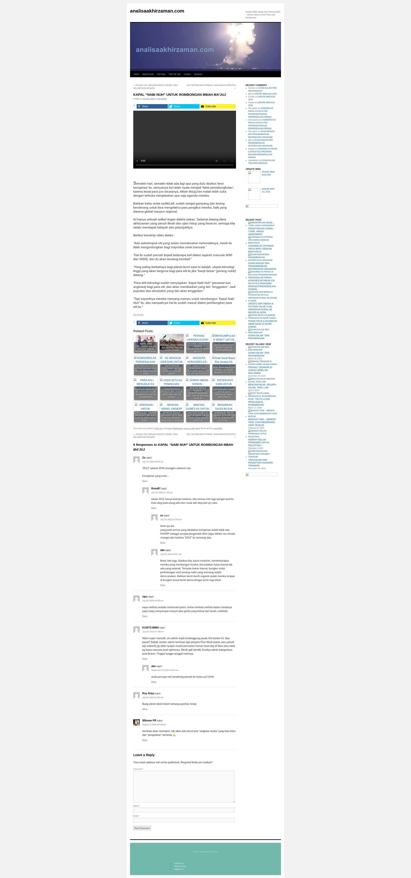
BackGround (148, 74)
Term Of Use (174, 74)
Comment (138, 768)
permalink (217, 428)
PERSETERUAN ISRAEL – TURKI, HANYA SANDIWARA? (261, 231)
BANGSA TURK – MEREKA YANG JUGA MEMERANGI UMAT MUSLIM (262, 422)
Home (136, 74)
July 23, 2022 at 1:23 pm (162, 492)
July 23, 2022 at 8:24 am (153, 461)
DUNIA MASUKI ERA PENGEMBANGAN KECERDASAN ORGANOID (261, 134)
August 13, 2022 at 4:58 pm (154, 724)
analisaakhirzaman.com (157, 10)
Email (136, 815)
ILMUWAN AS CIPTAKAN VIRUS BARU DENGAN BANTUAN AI (261, 249)
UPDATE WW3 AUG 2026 (265, 94)
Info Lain (158, 428)
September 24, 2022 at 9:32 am (165, 670)
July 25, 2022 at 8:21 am (171, 554)
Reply (144, 480)
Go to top (138, 314)
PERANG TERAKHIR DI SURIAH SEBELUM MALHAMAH (260, 370)
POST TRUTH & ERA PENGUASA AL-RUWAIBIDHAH (259, 402)
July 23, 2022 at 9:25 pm (153, 600)
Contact (187, 74)
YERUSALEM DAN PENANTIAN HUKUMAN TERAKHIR (260, 463)
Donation (198, 74)
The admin (162, 98)
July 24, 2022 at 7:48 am (153, 631)
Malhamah (178, 428)
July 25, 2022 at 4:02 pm (153, 697)
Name (136, 805)
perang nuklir (189, 428)
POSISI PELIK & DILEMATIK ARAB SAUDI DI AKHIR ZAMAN (262, 324)
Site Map (161, 74)
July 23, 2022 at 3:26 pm (171, 519)
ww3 (198, 428)
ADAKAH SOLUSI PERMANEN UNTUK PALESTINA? (258, 442)
